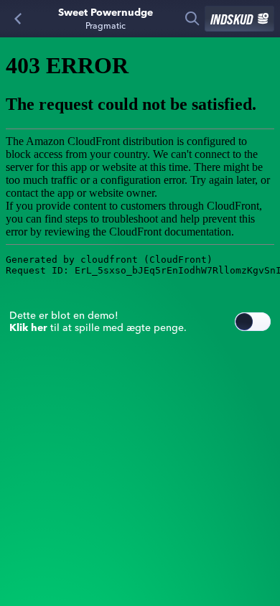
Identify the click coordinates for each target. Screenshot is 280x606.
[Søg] (192, 18)
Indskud (231, 18)
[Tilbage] (18, 18)
